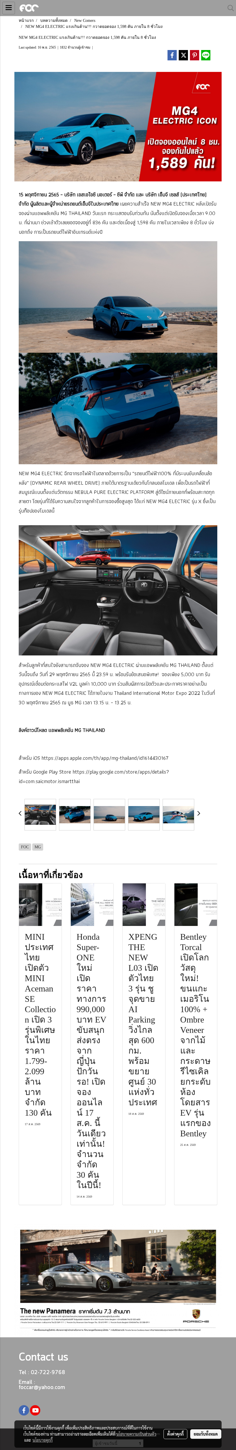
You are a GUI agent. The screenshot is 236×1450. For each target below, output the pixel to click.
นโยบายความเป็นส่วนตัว (136, 1433)
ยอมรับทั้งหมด (206, 1433)
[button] (229, 8)
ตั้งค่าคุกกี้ (175, 1433)
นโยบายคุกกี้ (43, 1440)
